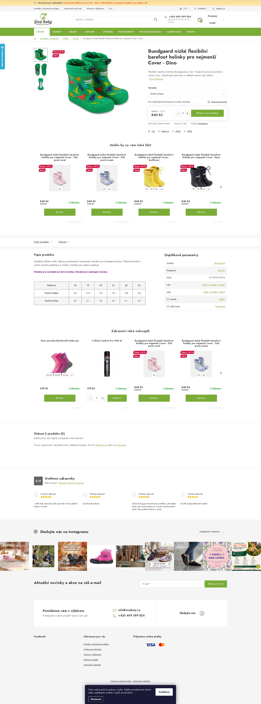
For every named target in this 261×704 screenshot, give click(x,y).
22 (109, 189)
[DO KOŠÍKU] (117, 398)
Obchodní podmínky (92, 664)
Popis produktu (41, 241)
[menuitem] (42, 32)
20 (60, 189)
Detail (59, 212)
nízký (204, 284)
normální (213, 284)
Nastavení (96, 699)
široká (222, 292)
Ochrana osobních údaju (121, 681)
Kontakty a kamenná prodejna (46, 8)
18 (146, 189)
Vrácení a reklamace (95, 8)
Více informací (156, 79)
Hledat (155, 19)
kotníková (220, 306)
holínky (221, 270)
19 (151, 189)
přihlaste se (101, 445)
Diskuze (63, 241)
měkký (222, 299)
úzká (205, 292)
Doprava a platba (91, 659)
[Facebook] (202, 613)
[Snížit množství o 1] (178, 113)
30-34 (65, 375)
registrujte (121, 445)
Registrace (220, 8)
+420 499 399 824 (179, 16)
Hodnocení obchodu (73, 8)
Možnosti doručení (219, 101)
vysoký (221, 284)
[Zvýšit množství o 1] (187, 113)
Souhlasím (164, 692)
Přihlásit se (216, 584)
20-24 (49, 375)
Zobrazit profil (210, 531)
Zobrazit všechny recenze (71, 483)
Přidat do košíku (207, 113)
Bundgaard (203, 123)
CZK (185, 8)
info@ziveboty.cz (129, 610)
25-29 (57, 375)
